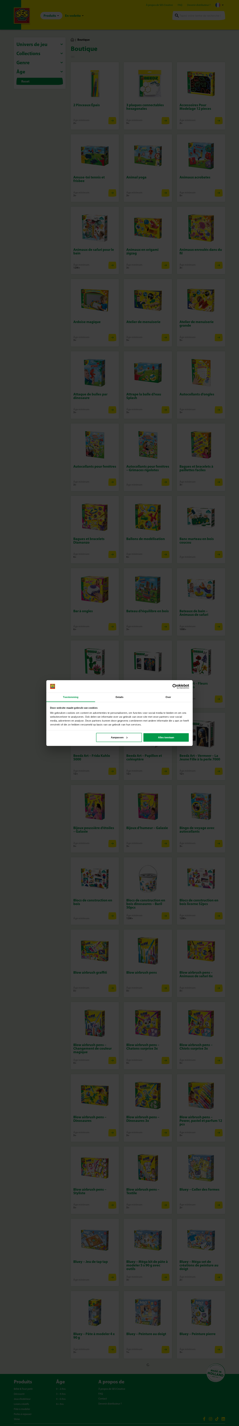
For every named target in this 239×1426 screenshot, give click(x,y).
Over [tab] (168, 697)
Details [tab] (120, 697)
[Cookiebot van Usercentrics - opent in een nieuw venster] (175, 686)
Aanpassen (117, 737)
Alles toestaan (166, 737)
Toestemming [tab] (70, 697)
